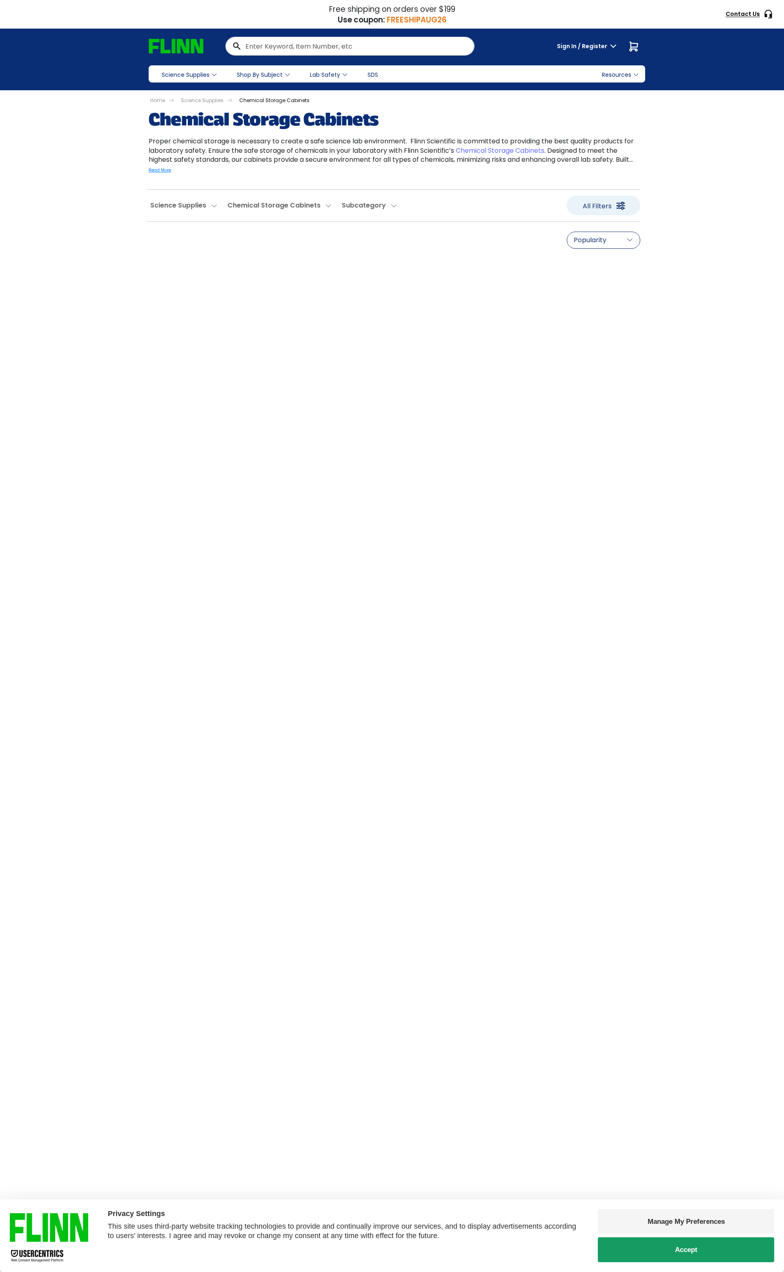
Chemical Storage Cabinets (500, 150)
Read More (160, 170)
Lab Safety (325, 75)
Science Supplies (185, 75)
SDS (373, 75)
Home (157, 100)
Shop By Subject (260, 75)
